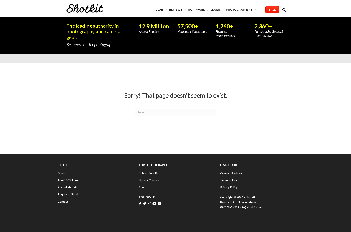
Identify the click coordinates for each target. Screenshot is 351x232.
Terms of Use (228, 180)
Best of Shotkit (67, 187)
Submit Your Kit (149, 173)
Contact (63, 201)
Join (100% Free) (68, 180)
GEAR (159, 9)
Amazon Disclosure (232, 173)
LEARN (215, 9)
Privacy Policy (228, 187)
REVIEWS (175, 9)
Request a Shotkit (69, 194)
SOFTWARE (196, 9)
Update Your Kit (149, 180)
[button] (285, 10)
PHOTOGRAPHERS (239, 9)
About (62, 173)
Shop (142, 187)
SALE (272, 9)
